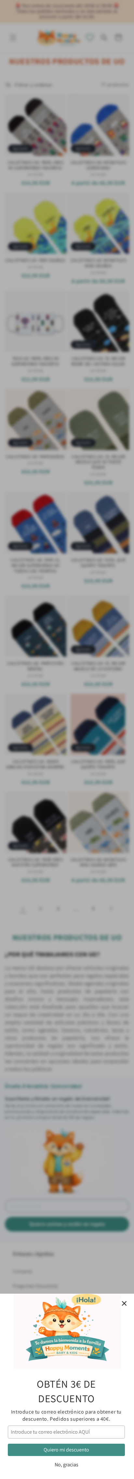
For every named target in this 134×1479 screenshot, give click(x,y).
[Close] (124, 1303)
